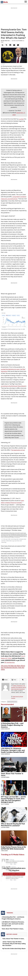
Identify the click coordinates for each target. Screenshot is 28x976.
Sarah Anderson (5, 754)
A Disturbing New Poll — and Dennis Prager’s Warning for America (12, 725)
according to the (13, 386)
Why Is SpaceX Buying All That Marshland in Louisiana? (13, 825)
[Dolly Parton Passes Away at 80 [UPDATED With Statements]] (14, 838)
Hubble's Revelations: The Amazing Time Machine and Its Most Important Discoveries (18, 687)
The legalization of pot (18, 450)
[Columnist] (6, 687)
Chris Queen (4, 850)
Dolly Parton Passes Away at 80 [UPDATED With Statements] (13, 848)
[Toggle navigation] (25, 1)
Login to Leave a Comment (14, 874)
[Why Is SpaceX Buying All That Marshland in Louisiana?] (14, 815)
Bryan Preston (5, 40)
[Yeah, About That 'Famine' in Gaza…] (14, 764)
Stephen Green (5, 777)
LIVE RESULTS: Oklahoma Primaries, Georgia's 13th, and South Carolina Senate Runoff (13, 750)
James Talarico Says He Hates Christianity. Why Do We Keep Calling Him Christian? (14, 943)
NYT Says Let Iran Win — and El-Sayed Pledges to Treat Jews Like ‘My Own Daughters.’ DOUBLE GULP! (13, 799)
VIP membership (9, 662)
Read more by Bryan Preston (17, 697)
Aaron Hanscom (5, 728)
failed (22, 139)
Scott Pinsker (5, 804)
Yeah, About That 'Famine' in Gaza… (12, 774)
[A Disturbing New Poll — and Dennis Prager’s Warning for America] (14, 714)
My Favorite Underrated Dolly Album (14, 948)
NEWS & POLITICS (12, 701)
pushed (21, 119)
